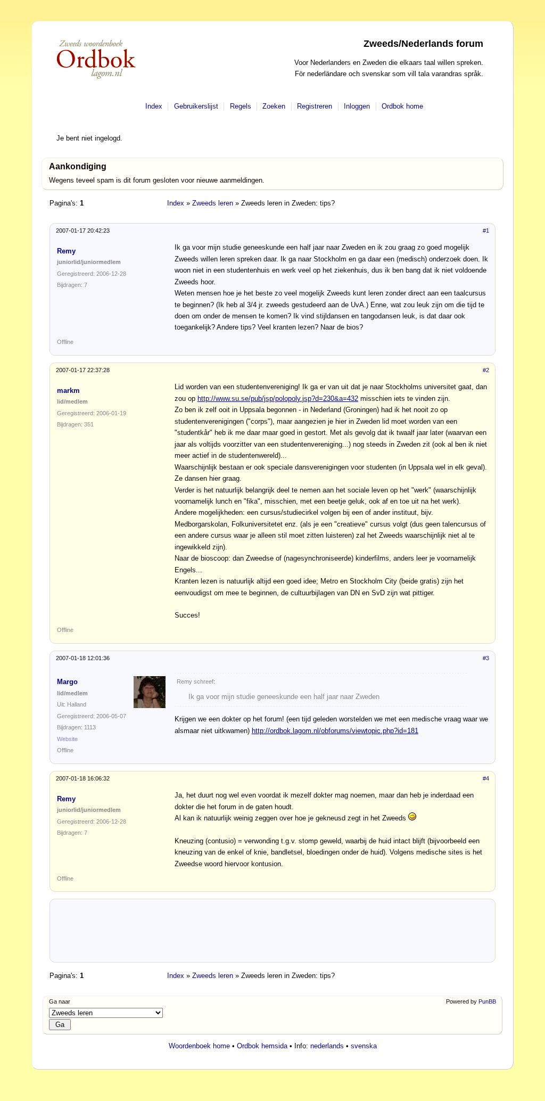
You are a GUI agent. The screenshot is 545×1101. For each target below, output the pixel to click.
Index (153, 106)
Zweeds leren (212, 203)
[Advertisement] (272, 935)
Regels (240, 106)
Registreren (314, 106)
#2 (486, 370)
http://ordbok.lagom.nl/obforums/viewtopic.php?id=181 (335, 731)
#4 (486, 778)
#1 (486, 230)
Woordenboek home (199, 1046)
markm (68, 391)
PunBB (487, 1001)
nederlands (327, 1046)
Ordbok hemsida (262, 1046)
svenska (364, 1046)
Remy (66, 251)
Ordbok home (402, 106)
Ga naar (59, 1001)
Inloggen (357, 106)
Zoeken (273, 106)
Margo (67, 682)
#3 (486, 658)
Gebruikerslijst (196, 106)
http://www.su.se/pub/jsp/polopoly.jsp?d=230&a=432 (277, 398)
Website (67, 739)
